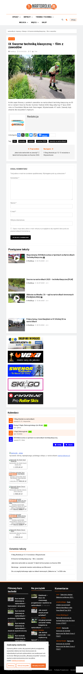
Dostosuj (11, 665)
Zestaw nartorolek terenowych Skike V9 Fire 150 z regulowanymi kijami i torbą (18, 522)
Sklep (44, 22)
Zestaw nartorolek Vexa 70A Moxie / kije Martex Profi (18, 478)
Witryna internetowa (17, 220)
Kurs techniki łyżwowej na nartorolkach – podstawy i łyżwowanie (17, 614)
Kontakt (73, 670)
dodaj (59, 445)
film (14, 141)
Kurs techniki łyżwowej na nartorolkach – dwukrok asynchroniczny (17, 627)
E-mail (13, 211)
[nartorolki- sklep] (16, 453)
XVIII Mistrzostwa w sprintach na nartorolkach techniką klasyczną (35, 438)
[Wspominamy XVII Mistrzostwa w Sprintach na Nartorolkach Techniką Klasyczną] (16, 258)
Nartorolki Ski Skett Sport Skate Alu (18, 463)
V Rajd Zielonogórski (20, 431)
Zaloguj (73, 20)
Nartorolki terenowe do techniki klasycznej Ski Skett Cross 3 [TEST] (65, 620)
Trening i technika (44, 17)
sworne (31, 141)
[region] (26, 656)
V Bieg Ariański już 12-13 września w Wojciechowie (28, 555)
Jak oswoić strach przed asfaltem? (43, 612)
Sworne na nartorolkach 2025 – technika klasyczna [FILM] (49, 279)
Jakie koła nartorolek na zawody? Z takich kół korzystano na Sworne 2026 (36, 563)
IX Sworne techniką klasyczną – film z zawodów (27, 559)
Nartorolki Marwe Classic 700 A (17, 533)
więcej (70, 445)
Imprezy (27, 17)
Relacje (11, 39)
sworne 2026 (41, 141)
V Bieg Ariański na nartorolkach (24, 419)
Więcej (34, 22)
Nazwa (13, 203)
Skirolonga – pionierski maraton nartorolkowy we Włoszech (31, 567)
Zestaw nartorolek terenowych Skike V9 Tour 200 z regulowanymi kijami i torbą (18, 507)
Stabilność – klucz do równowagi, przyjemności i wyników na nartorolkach (41, 600)
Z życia (43, 618)
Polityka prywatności (18, 660)
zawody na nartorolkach (57, 141)
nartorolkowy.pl (64, 456)
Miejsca (22, 22)
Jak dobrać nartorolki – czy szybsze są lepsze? (40, 636)
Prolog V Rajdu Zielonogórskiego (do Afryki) (28, 425)
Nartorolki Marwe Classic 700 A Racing (17, 490)
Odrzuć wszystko (23, 665)
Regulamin (48, 670)
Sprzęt (15, 17)
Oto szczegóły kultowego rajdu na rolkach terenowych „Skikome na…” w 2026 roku (38, 571)
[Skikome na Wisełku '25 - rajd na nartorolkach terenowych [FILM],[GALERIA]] (16, 298)
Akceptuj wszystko (38, 665)
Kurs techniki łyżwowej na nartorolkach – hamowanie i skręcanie (17, 602)
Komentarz (14, 178)
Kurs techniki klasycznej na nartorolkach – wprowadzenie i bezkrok (17, 639)
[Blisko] (46, 643)
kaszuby (22, 141)
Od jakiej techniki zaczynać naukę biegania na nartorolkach (41, 624)
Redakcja (13, 51)
